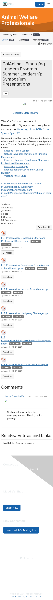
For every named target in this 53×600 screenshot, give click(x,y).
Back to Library (12, 54)
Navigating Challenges (16, 166)
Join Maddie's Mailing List (21, 530)
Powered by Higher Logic (26, 597)
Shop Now (12, 507)
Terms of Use (36, 575)
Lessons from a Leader (16, 150)
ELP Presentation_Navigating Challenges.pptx (25, 313)
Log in (40, 4)
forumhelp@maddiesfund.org (23, 479)
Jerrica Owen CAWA (14, 396)
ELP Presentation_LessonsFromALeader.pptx (25, 289)
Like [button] (5, 93)
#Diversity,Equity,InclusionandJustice (21, 183)
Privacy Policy (21, 575)
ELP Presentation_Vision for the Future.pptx (24, 364)
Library (7, 40)
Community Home (10, 34)
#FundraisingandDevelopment (17, 186)
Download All (44, 227)
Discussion (30, 34)
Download (7, 253)
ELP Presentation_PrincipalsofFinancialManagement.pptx (26, 340)
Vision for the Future (15, 175)
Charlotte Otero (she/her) (26, 112)
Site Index (8, 575)
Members (40, 40)
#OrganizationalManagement (16, 189)
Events (23, 40)
